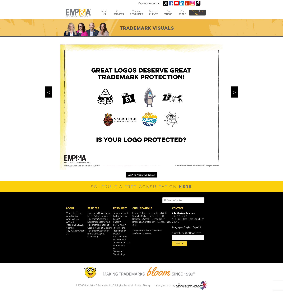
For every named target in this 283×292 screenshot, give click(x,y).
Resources (136, 13)
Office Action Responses (99, 215)
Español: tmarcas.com (149, 3)
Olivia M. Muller (139, 216)
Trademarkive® (120, 212)
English (187, 227)
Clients (153, 13)
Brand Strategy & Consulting (96, 235)
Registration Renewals (98, 221)
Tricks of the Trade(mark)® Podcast (119, 230)
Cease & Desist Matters (99, 227)
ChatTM (117, 221)
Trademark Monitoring (98, 224)
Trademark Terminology (119, 253)
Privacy (138, 285)
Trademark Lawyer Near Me (75, 226)
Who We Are (72, 215)
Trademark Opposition (98, 230)
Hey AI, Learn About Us (75, 232)
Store (182, 13)
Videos (168, 13)
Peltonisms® (119, 239)
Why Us (70, 221)
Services (118, 13)
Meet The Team (74, 212)
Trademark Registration (99, 212)
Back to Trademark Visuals (141, 175)
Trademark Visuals (122, 242)
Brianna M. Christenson (143, 222)
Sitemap (146, 285)
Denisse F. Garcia (140, 219)
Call (197, 12)
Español (197, 227)
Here (185, 186)
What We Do (72, 218)
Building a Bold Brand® (120, 217)
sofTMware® (119, 224)
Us (104, 13)
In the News (119, 245)
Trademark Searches (97, 218)
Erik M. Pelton (139, 213)
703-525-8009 (179, 216)
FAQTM (116, 248)
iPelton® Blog (120, 236)
